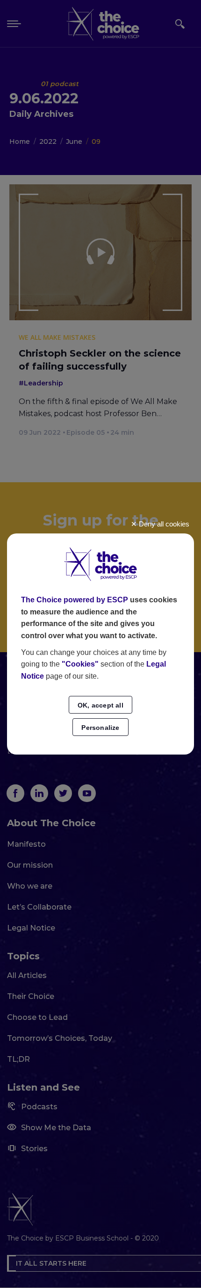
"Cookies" (80, 664)
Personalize (100, 727)
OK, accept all (100, 705)
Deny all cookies (163, 524)
